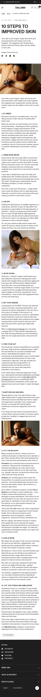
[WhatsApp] (10, 56)
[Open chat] (37, 688)
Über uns (5, 668)
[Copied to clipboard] (14, 56)
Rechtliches (7, 682)
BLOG (8, 13)
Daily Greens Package (16, 329)
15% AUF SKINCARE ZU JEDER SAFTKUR (24, 2)
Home (3, 13)
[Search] (35, 7)
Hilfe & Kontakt (9, 675)
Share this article (9, 52)
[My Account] (32, 7)
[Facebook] (2, 56)
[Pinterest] (7, 56)
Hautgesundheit (8, 635)
